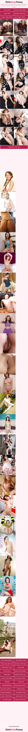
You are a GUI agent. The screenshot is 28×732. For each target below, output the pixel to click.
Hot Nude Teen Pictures (21, 17)
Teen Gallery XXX (7, 664)
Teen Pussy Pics (21, 696)
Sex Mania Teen (21, 660)
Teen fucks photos (21, 699)
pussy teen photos (7, 696)
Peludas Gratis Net (7, 689)
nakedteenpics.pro (7, 692)
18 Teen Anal (7, 699)
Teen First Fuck (7, 667)
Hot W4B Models (7, 660)
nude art (7, 13)
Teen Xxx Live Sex (14, 147)
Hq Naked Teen (21, 692)
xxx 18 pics (7, 10)
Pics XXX (21, 682)
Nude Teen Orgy (7, 17)
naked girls (21, 689)
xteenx (7, 682)
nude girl (21, 667)
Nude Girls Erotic (21, 685)
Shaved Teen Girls (21, 664)
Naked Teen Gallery (21, 13)
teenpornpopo (7, 685)
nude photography (21, 10)
